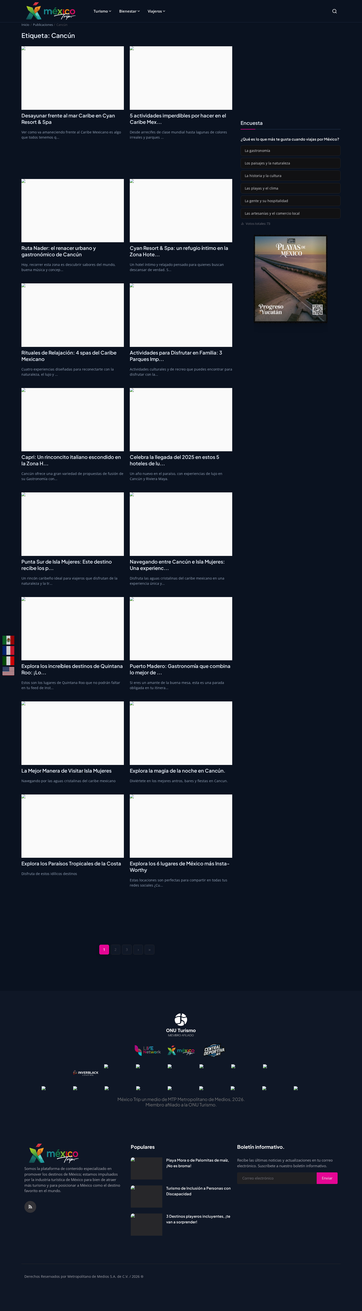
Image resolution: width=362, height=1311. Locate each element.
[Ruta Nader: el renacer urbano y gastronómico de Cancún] (72, 211)
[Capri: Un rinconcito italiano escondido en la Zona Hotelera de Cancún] (72, 420)
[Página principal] (50, 11)
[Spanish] (8, 640)
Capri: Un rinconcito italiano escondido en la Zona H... (71, 460)
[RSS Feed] (30, 1207)
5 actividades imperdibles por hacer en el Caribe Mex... (178, 118)
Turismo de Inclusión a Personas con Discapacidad (198, 1191)
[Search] (335, 11)
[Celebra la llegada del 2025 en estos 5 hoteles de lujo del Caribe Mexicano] (181, 420)
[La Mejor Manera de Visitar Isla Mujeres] (72, 733)
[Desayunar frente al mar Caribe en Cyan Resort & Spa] (72, 78)
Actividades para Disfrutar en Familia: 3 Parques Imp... (176, 355)
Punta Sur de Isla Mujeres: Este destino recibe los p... (66, 564)
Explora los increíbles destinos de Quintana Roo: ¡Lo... (72, 669)
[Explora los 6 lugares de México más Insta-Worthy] (181, 826)
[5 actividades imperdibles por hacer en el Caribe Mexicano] (181, 78)
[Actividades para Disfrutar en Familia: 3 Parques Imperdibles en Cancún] (181, 315)
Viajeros (155, 11)
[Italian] (8, 660)
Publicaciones (43, 24)
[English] (8, 671)
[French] (8, 650)
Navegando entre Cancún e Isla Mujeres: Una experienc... (177, 564)
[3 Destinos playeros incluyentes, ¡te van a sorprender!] (146, 1225)
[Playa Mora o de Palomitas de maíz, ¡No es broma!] (146, 1168)
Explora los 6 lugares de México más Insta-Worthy (180, 866)
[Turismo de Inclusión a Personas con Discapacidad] (146, 1196)
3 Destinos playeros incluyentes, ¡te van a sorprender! (198, 1219)
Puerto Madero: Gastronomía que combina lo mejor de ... (180, 669)
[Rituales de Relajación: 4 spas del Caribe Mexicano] (72, 315)
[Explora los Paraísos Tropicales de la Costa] (72, 826)
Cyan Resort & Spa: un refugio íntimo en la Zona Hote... (179, 251)
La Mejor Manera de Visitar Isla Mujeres (66, 770)
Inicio (25, 24)
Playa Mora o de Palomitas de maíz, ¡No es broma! (197, 1163)
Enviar (327, 1178)
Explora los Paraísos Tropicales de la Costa (71, 863)
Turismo (101, 11)
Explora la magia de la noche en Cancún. (177, 770)
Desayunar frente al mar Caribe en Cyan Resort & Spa (68, 118)
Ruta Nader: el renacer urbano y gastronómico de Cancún (58, 251)
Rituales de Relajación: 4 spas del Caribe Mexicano (68, 355)
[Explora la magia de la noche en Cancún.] (181, 733)
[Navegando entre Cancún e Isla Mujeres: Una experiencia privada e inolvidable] (181, 524)
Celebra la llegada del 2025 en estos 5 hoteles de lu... (174, 460)
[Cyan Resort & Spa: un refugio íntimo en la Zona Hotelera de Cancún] (181, 211)
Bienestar (127, 11)
